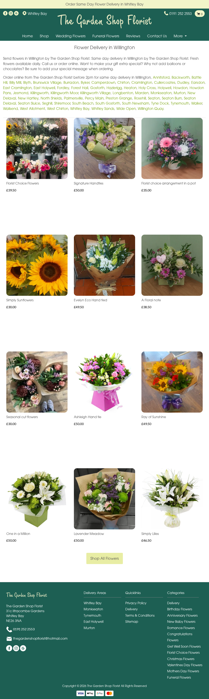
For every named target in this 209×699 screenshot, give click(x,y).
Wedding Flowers (71, 36)
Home (27, 36)
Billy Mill (15, 82)
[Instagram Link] (11, 13)
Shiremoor (62, 103)
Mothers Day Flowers (183, 671)
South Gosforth (108, 103)
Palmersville (73, 98)
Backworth (181, 77)
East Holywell (44, 88)
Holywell (164, 88)
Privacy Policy (136, 603)
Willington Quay (150, 108)
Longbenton (123, 93)
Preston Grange (119, 98)
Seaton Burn (172, 98)
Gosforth (97, 88)
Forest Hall (79, 88)
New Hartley (28, 98)
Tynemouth (180, 103)
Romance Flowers (181, 628)
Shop (44, 36)
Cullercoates (164, 82)
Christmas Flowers (180, 659)
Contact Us (157, 36)
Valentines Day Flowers (184, 665)
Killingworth (39, 93)
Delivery (131, 609)
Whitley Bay (79, 108)
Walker (196, 103)
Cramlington (141, 82)
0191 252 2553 (180, 13)
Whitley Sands (102, 108)
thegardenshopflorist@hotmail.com (40, 638)
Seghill (47, 103)
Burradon (71, 82)
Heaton (130, 88)
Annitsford (161, 77)
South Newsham (135, 103)
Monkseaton (161, 93)
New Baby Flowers (181, 621)
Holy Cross (147, 88)
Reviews (133, 36)
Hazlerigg (114, 88)
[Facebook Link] (5, 13)
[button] (105, 593)
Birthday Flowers (179, 609)
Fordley (63, 88)
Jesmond (20, 93)
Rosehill (140, 98)
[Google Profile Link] (16, 13)
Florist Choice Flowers (183, 652)
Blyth (27, 82)
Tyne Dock (160, 103)
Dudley (183, 82)
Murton (180, 93)
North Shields (51, 98)
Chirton (123, 82)
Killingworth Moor (64, 93)
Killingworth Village (95, 93)
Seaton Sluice (29, 103)
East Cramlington (17, 88)
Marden (142, 93)
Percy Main (94, 98)
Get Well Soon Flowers (184, 646)
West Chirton (57, 108)
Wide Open (126, 108)
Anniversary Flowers (182, 615)
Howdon (180, 88)
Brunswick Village (47, 82)
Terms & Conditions (140, 615)
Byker (85, 82)
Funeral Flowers (105, 36)
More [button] (179, 36)
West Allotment (32, 108)
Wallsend (10, 108)
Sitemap (131, 621)
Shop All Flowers (104, 558)
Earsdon (198, 82)
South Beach (82, 103)
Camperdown (103, 82)
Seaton (154, 98)
